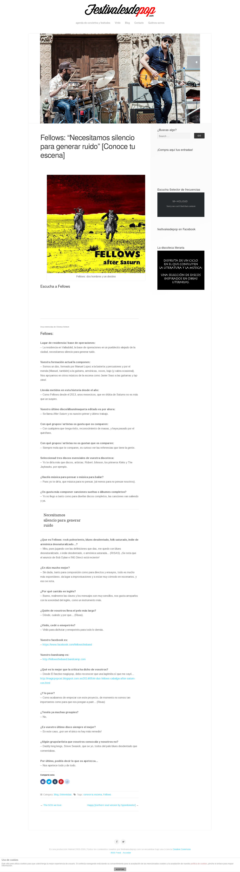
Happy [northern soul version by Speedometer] (111, 805)
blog (56, 794)
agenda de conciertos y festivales (93, 22)
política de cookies (199, 864)
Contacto (139, 22)
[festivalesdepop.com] (120, 10)
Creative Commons (182, 849)
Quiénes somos (156, 22)
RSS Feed (116, 852)
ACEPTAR (120, 869)
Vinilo (117, 22)
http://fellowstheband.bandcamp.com (64, 659)
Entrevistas (66, 794)
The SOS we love (52, 805)
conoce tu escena (92, 794)
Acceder (127, 852)
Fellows (107, 794)
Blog (127, 22)
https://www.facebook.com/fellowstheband (67, 644)
